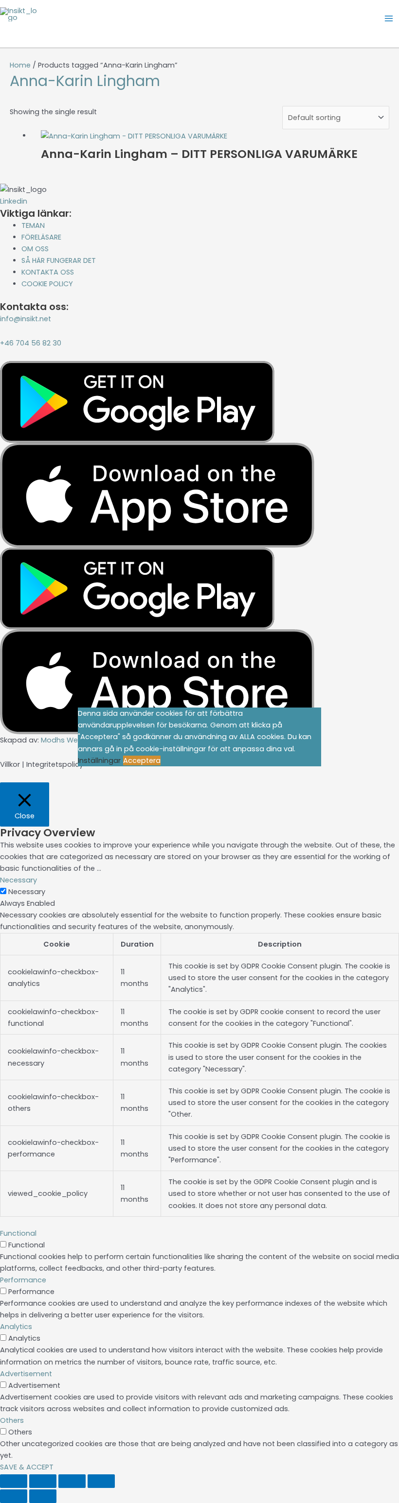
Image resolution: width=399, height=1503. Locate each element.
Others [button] (12, 1420)
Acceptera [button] (142, 760)
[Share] (72, 1481)
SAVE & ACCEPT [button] (27, 1467)
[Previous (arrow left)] (13, 1496)
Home (20, 65)
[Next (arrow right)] (42, 1496)
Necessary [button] (18, 880)
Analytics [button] (16, 1326)
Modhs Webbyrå (70, 740)
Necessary (26, 892)
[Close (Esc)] (101, 1481)
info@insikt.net (25, 319)
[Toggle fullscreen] (42, 1481)
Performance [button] (23, 1280)
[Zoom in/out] (13, 1481)
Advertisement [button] (26, 1374)
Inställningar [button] (99, 760)
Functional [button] (18, 1233)
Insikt (21, 30)
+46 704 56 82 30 (30, 343)
